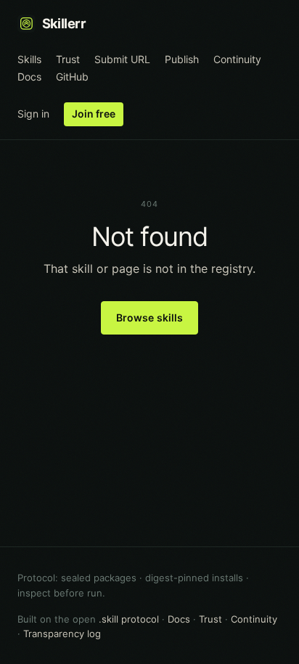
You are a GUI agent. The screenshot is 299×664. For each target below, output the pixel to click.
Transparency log (62, 633)
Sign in (33, 113)
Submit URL (122, 59)
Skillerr (64, 23)
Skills (29, 59)
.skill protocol (129, 619)
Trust (68, 59)
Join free (93, 113)
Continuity (237, 59)
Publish (182, 59)
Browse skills (150, 317)
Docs (29, 76)
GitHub (72, 76)
